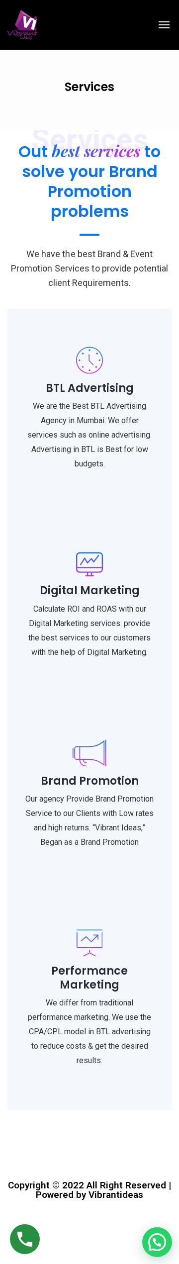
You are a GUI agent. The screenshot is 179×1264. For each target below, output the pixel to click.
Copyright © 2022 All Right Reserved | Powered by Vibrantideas (89, 1189)
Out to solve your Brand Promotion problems (89, 181)
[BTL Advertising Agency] (22, 25)
